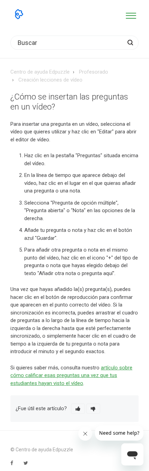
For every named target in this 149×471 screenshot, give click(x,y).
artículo (110, 368)
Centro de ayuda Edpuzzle (40, 72)
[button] (131, 14)
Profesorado (93, 72)
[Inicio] (19, 14)
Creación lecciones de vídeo (50, 80)
